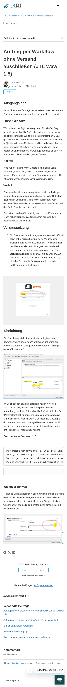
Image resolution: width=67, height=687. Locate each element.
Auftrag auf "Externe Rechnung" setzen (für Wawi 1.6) (30, 620)
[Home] (12, 5)
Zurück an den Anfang (14, 595)
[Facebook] (4, 552)
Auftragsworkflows (45, 16)
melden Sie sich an (17, 663)
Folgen (10, 92)
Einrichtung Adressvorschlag (18, 625)
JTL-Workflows (27, 16)
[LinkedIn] (13, 552)
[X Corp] (9, 552)
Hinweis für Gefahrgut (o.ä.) (17, 631)
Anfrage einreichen (43, 585)
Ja (25, 570)
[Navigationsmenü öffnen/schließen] (58, 5)
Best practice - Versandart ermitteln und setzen (27, 637)
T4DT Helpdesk (10, 16)
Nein (42, 570)
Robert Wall (18, 82)
